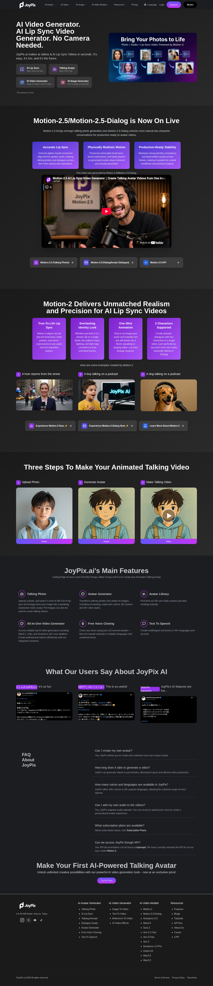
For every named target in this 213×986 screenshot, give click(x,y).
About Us (179, 927)
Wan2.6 (147, 923)
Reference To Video (122, 918)
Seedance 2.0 (150, 918)
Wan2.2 (147, 960)
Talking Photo (88, 909)
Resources (119, 4)
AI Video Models (99, 4)
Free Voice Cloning (91, 932)
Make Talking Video (158, 482)
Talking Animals (89, 918)
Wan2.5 (147, 955)
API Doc (178, 923)
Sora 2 (146, 927)
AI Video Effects (120, 923)
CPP (176, 937)
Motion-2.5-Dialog (152, 914)
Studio (190, 4)
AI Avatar (49, 4)
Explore (174, 4)
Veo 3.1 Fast (149, 932)
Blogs (177, 914)
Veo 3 (146, 941)
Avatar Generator (90, 927)
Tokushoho (192, 977)
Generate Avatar (94, 482)
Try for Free (106, 880)
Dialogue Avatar (89, 923)
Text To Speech (89, 937)
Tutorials (178, 918)
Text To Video (119, 914)
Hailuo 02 (148, 951)
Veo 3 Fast (148, 937)
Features (178, 909)
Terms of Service (162, 977)
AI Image (80, 4)
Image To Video (120, 909)
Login (161, 4)
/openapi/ (141, 847)
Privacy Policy (178, 977)
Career (177, 932)
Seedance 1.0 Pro (152, 946)
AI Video (64, 4)
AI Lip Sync (87, 914)
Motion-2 (111, 851)
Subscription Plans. (137, 830)
